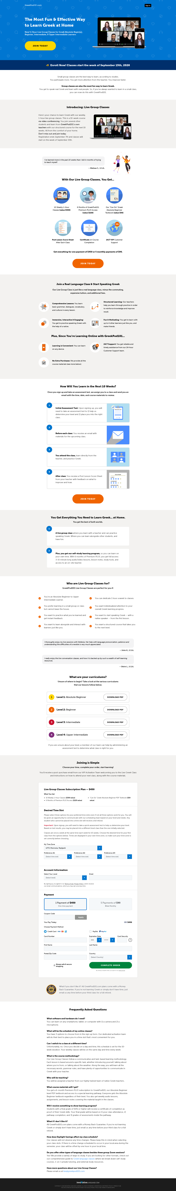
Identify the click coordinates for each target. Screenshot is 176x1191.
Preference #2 (79, 853)
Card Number (49, 936)
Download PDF (115, 697)
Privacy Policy (79, 884)
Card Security (122, 936)
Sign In (148, 5)
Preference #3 (109, 853)
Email (91, 874)
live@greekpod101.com (74, 1171)
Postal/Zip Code (50, 954)
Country (92, 954)
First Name (48, 945)
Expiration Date (95, 936)
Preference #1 (49, 853)
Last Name (93, 945)
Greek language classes (84, 1158)
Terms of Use (69, 884)
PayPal (95, 931)
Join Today (40, 46)
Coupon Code (49, 914)
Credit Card (51, 931)
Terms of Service (107, 1187)
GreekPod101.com (33, 5)
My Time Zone (49, 844)
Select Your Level (50, 874)
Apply (81, 917)
